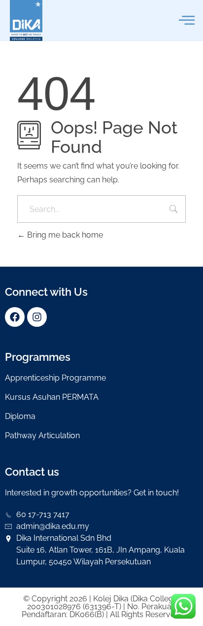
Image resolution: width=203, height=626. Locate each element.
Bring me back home (64, 235)
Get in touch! (156, 492)
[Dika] (26, 20)
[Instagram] (37, 317)
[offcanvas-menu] (186, 21)
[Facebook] (15, 317)
